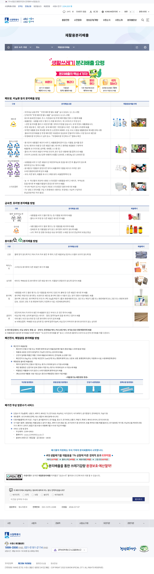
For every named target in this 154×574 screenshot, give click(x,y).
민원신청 (28, 6)
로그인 (95, 12)
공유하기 (137, 47)
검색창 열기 (142, 20)
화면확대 (130, 12)
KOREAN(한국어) (111, 12)
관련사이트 (143, 12)
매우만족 (16, 494)
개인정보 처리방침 (24, 563)
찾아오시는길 (41, 563)
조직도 (20, 6)
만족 (27, 494)
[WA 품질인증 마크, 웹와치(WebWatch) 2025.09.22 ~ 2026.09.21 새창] (144, 548)
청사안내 (54, 563)
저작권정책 (9, 563)
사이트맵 (147, 20)
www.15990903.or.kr (33, 434)
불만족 (46, 494)
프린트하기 (145, 47)
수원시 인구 (62, 6)
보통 (36, 494)
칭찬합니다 (37, 6)
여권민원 (47, 6)
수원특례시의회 (10, 6)
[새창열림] (14, 477)
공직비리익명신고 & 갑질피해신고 (69, 550)
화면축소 (133, 12)
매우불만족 (59, 494)
